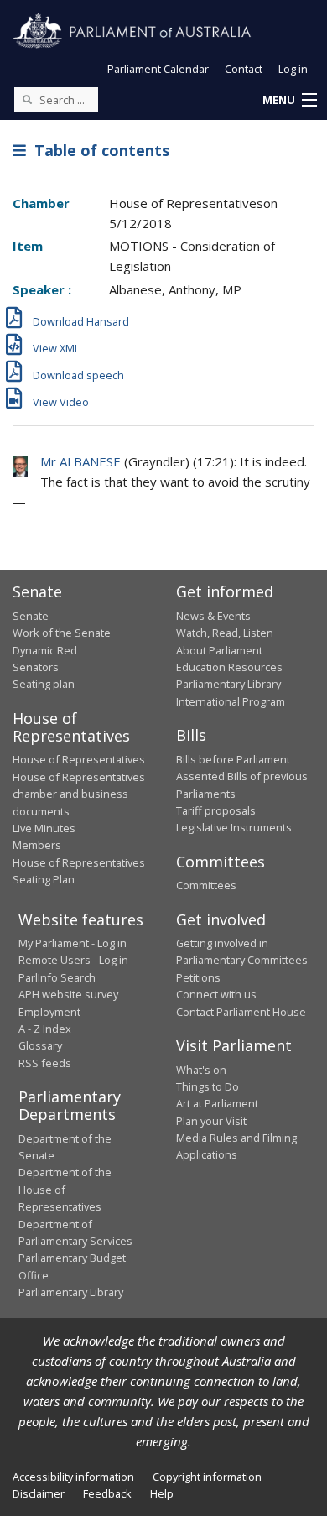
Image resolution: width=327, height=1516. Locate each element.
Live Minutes (44, 828)
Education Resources (229, 667)
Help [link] (162, 1493)
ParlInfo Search (57, 977)
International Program (230, 701)
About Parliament (219, 650)
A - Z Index (44, 1028)
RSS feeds (44, 1063)
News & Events (213, 615)
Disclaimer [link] (39, 1493)
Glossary (40, 1045)
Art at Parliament (217, 1103)
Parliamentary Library (228, 683)
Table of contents (97, 150)
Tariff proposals (216, 810)
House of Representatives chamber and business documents (79, 794)
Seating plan (44, 683)
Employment (49, 1011)
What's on (201, 1069)
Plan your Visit (211, 1120)
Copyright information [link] (207, 1476)
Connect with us (216, 994)
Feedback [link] (107, 1493)
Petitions (198, 977)
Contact (243, 68)
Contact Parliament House (241, 1011)
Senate (31, 615)
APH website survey (68, 994)
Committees (206, 885)
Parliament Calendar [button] (158, 68)
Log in (293, 68)
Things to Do (207, 1086)
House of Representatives (79, 759)
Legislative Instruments (234, 827)
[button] (289, 100)
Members (37, 844)
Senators (36, 667)
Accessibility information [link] (73, 1476)
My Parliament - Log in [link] (72, 943)
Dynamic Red (45, 650)
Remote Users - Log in (73, 959)
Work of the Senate (62, 632)
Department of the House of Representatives (65, 1189)
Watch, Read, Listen (224, 632)
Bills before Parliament (233, 759)
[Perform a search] (26, 99)
